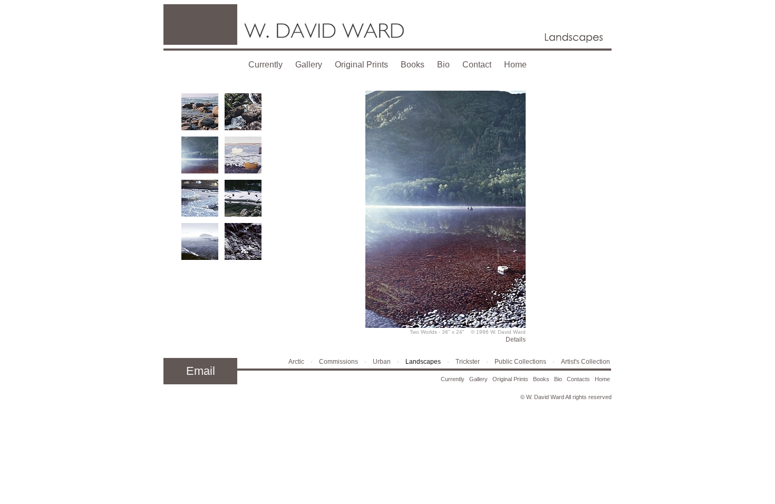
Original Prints (361, 64)
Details (516, 339)
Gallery (308, 64)
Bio (443, 64)
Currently (265, 64)
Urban (382, 361)
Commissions (338, 361)
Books (412, 64)
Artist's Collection (585, 361)
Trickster (468, 361)
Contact (476, 64)
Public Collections (520, 361)
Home (515, 64)
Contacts (578, 379)
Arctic (296, 361)
